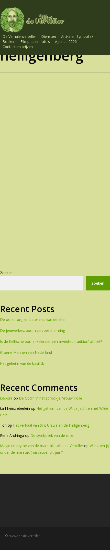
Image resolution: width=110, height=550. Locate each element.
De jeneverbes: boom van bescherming (32, 330)
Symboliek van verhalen (45, 208)
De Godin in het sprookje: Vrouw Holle (50, 398)
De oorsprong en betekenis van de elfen (33, 319)
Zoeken (6, 272)
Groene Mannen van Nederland (26, 352)
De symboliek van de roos (52, 435)
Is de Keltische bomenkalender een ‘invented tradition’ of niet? (51, 341)
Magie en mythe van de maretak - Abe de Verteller (41, 445)
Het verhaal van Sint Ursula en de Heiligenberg (60, 229)
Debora (6, 398)
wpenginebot (56, 256)
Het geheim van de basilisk (22, 363)
